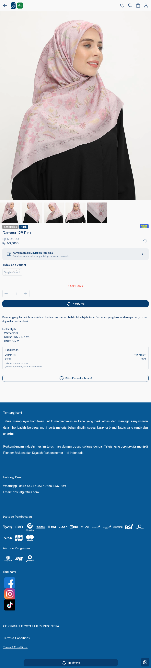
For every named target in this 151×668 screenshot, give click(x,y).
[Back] (5, 5)
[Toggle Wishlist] (145, 240)
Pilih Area (139, 354)
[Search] (130, 5)
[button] (122, 5)
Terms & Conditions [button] (15, 647)
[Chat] (145, 662)
